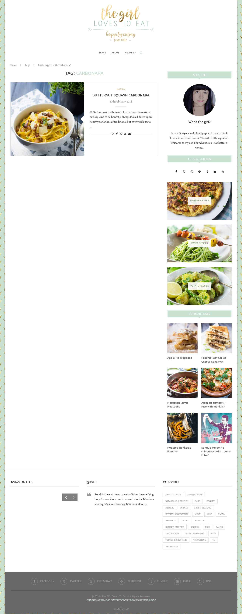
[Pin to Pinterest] (125, 133)
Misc (209, 514)
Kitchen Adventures (176, 514)
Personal (170, 520)
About (115, 53)
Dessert (169, 508)
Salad (219, 527)
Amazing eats (173, 495)
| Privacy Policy (119, 599)
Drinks (184, 508)
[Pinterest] (200, 171)
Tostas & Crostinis (176, 540)
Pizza (185, 520)
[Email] (215, 171)
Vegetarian (171, 546)
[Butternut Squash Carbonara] (47, 119)
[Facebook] (176, 171)
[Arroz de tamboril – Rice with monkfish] (216, 383)
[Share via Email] (129, 133)
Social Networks (194, 533)
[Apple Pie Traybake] (182, 338)
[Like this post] (112, 133)
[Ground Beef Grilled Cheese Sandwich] (216, 338)
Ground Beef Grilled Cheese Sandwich (213, 360)
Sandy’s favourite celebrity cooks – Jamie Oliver (216, 452)
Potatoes (200, 520)
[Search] (141, 52)
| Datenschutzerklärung (142, 599)
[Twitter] (184, 171)
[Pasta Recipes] (199, 243)
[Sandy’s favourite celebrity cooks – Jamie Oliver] (216, 428)
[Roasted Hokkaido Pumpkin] (182, 428)
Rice (207, 527)
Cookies (210, 501)
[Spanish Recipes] (199, 201)
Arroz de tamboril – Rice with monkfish (213, 405)
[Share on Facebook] (117, 133)
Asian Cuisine (194, 495)
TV (214, 540)
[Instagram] (192, 171)
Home (102, 53)
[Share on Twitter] (120, 133)
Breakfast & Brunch (176, 501)
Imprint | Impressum (98, 599)
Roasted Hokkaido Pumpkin (179, 450)
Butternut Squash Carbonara (120, 95)
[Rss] (222, 171)
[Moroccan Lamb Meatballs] (182, 383)
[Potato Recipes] (199, 286)
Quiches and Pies (174, 527)
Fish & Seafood (202, 508)
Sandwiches (172, 533)
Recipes (129, 53)
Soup (213, 533)
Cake (197, 501)
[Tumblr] (207, 171)
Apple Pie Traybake (179, 358)
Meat (197, 514)
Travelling (199, 540)
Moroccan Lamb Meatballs (177, 405)
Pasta (221, 514)
